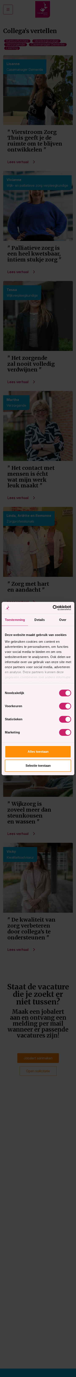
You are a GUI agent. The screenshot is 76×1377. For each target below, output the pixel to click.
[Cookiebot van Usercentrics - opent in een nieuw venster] (53, 608)
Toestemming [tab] (15, 620)
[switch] (65, 706)
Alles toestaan (38, 751)
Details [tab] (39, 620)
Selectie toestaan (38, 765)
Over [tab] (62, 620)
